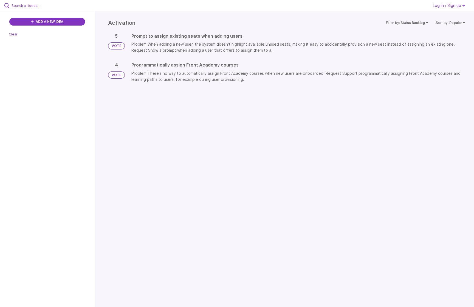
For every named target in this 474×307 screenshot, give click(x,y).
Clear (13, 34)
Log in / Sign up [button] (447, 5)
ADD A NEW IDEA (49, 22)
